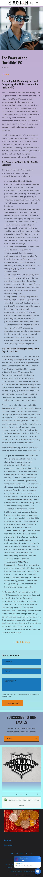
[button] (5, 3)
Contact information (23, 875)
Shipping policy (29, 871)
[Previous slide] (16, 794)
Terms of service (16, 871)
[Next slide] (26, 794)
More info (21, 805)
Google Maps (8, 845)
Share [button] (6, 74)
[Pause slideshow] (39, 794)
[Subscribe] (36, 739)
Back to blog (23, 642)
